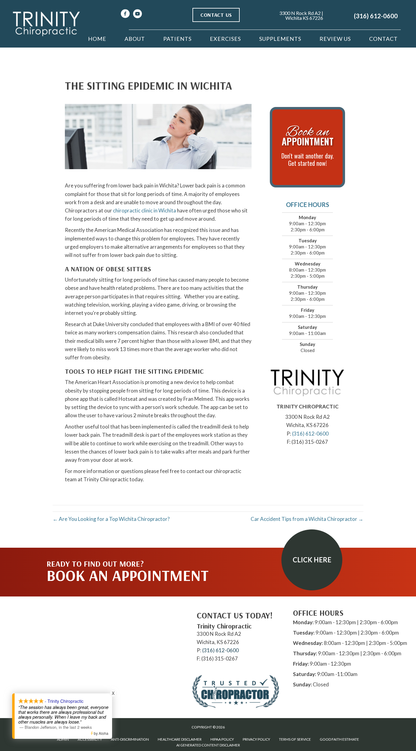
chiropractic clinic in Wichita (144, 210)
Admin (63, 739)
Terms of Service (295, 739)
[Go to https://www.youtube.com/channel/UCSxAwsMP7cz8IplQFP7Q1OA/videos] (137, 14)
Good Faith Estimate (339, 739)
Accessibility (90, 739)
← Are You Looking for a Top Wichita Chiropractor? (111, 519)
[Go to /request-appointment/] (307, 147)
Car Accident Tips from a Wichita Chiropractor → (307, 519)
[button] (311, 559)
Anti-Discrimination (130, 739)
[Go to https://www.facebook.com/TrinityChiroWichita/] (125, 14)
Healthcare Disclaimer (180, 739)
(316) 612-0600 (376, 16)
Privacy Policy (256, 739)
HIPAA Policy (222, 739)
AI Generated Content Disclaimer (208, 745)
